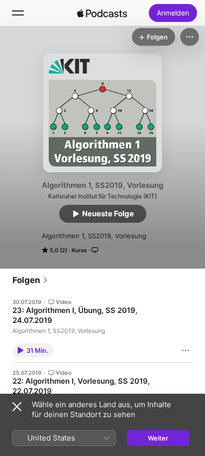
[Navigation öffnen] (18, 13)
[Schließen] (16, 406)
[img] (102, 13)
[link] (30, 280)
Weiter (158, 438)
